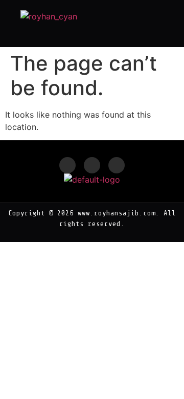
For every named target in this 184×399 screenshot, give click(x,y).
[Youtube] (116, 165)
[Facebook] (67, 165)
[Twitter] (92, 165)
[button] (162, 23)
